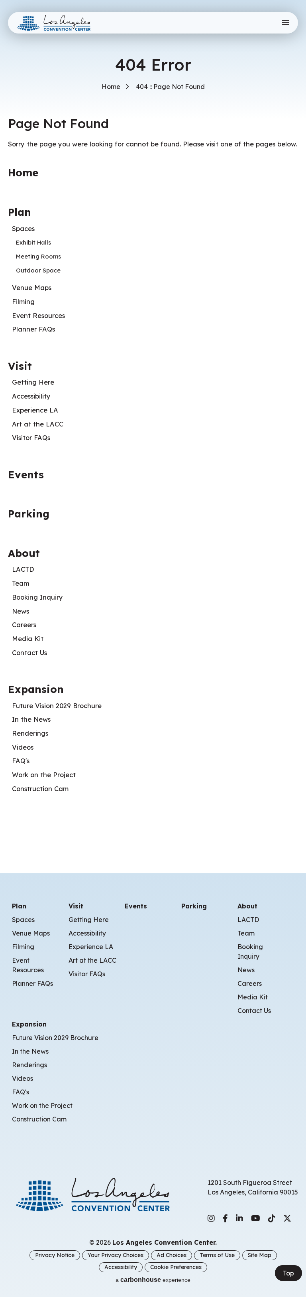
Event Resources (38, 316)
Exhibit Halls (33, 242)
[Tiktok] (271, 1218)
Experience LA (35, 410)
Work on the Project (44, 775)
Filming (23, 302)
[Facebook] (225, 1218)
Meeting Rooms (38, 256)
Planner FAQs (33, 329)
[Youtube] (255, 1218)
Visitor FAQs (31, 438)
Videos (22, 747)
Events (26, 474)
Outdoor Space (38, 270)
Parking (28, 513)
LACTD (23, 569)
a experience (153, 1279)
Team (20, 583)
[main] (153, 424)
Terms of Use (217, 1255)
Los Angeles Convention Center (57, 23)
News (20, 611)
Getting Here (33, 382)
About (24, 553)
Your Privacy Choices (115, 1255)
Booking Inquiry (37, 597)
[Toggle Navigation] (285, 22)
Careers (24, 625)
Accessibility (31, 396)
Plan (19, 211)
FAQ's (20, 761)
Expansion (36, 689)
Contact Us (29, 653)
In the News (31, 719)
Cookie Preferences (176, 1267)
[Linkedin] (239, 1218)
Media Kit (27, 639)
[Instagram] (211, 1218)
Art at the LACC (37, 424)
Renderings (30, 733)
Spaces (23, 229)
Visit (20, 365)
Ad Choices (171, 1255)
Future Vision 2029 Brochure (57, 706)
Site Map (259, 1255)
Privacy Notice (55, 1255)
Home (111, 87)
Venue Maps (31, 288)
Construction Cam (40, 789)
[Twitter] (287, 1218)
